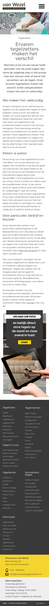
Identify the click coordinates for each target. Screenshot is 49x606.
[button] (42, 6)
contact (31, 303)
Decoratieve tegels (32, 473)
